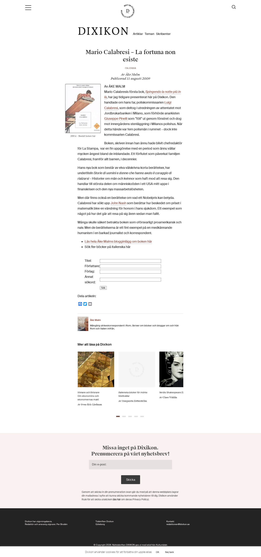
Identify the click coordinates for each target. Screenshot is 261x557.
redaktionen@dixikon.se (178, 524)
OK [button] (157, 552)
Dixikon (103, 31)
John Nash (118, 203)
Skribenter (163, 34)
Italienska (130, 68)
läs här (117, 499)
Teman (149, 34)
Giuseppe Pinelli (116, 119)
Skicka (130, 479)
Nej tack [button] (169, 552)
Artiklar (138, 34)
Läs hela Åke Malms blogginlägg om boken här (118, 242)
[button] (118, 416)
